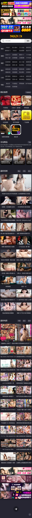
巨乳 (24, 171)
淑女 (24, 321)
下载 (29, 142)
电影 (2, 63)
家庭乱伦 (14, 76)
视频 (2, 56)
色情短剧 (14, 86)
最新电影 (4, 320)
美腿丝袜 (7, 72)
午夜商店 (14, 83)
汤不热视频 (28, 83)
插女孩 (8, 83)
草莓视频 (21, 83)
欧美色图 (21, 69)
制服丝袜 (7, 65)
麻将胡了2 (8, 50)
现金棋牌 (21, 50)
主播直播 (21, 58)
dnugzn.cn (16, 36)
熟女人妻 (7, 58)
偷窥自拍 (7, 69)
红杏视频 (7, 86)
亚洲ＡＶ (7, 55)
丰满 (19, 321)
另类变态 (28, 65)
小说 (2, 78)
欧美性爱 (28, 62)
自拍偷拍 (14, 55)
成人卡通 (21, 62)
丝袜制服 (14, 58)
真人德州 (14, 47)
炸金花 (15, 50)
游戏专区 (28, 47)
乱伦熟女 (21, 65)
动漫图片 (28, 69)
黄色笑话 (21, 79)
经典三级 (14, 65)
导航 (2, 85)
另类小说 (14, 79)
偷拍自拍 (14, 62)
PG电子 (8, 47)
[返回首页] (30, 514)
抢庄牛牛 (28, 50)
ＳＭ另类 (28, 58)
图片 (2, 70)
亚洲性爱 (7, 62)
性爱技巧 (28, 79)
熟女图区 (21, 72)
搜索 (28, 41)
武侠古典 (28, 76)
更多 (29, 171)
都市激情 (7, 76)
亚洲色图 (14, 69)
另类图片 (28, 72)
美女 (19, 171)
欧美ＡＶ (21, 55)
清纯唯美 (14, 72)
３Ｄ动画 (28, 55)
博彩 (2, 49)
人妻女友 (21, 76)
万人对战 (21, 47)
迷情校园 (7, 79)
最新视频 (4, 171)
